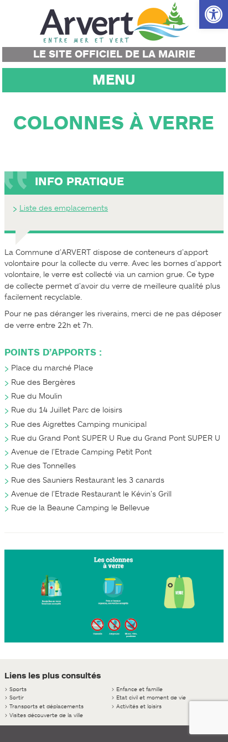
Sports (18, 689)
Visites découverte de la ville (46, 715)
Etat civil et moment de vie (151, 697)
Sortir (16, 697)
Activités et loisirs (139, 706)
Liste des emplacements (63, 208)
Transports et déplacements (46, 706)
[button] (213, 14)
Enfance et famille (139, 689)
